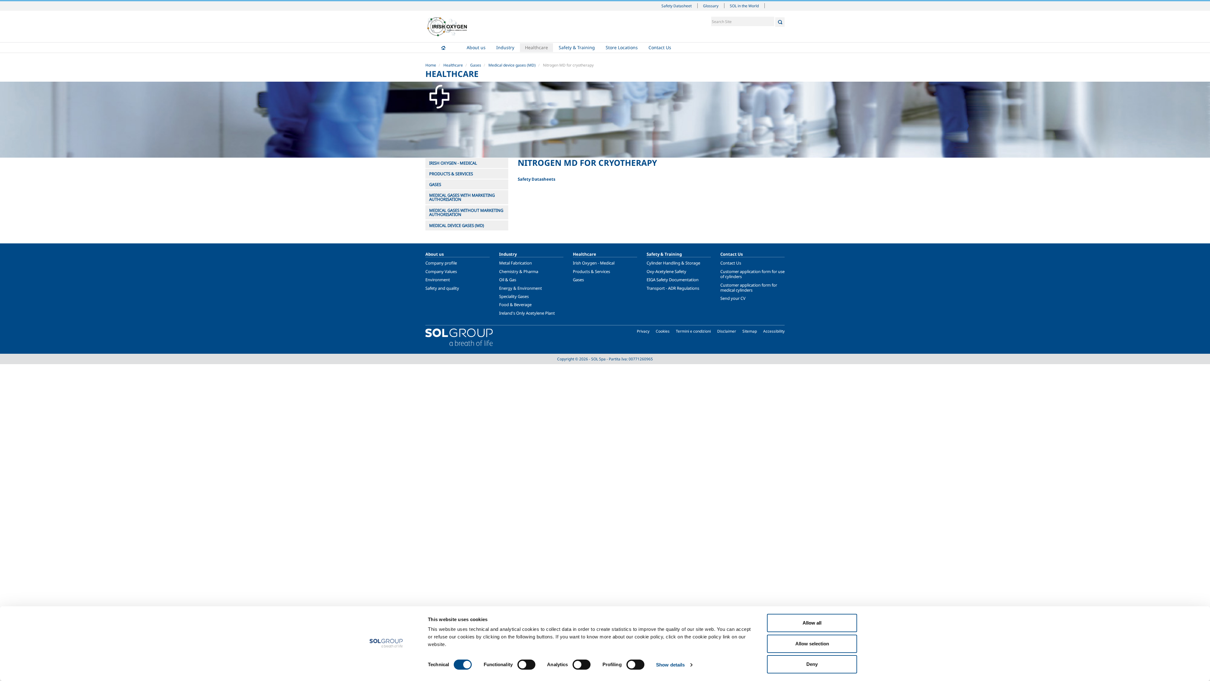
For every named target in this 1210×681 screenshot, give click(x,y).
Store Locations (622, 47)
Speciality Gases (514, 296)
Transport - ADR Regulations (673, 288)
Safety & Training (577, 47)
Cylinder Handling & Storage (673, 263)
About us (476, 47)
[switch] (526, 665)
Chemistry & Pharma (518, 271)
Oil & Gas (507, 279)
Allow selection (812, 643)
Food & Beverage (515, 304)
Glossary (710, 5)
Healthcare (536, 47)
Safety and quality (442, 288)
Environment (437, 279)
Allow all (812, 623)
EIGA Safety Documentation (673, 279)
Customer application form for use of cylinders (752, 274)
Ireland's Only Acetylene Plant (527, 313)
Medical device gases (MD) (512, 65)
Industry (505, 47)
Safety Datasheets (536, 179)
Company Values (441, 271)
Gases (475, 65)
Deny (812, 664)
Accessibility (774, 331)
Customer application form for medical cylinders (748, 287)
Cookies (663, 331)
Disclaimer (726, 331)
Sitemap (749, 331)
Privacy (643, 331)
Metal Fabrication (515, 263)
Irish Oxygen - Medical (593, 263)
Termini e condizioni (693, 331)
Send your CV (733, 298)
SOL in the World (744, 5)
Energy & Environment (520, 288)
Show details (670, 664)
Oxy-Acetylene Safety (666, 271)
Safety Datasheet (676, 5)
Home (443, 47)
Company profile (441, 263)
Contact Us (659, 47)
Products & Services (591, 271)
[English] (447, 26)
